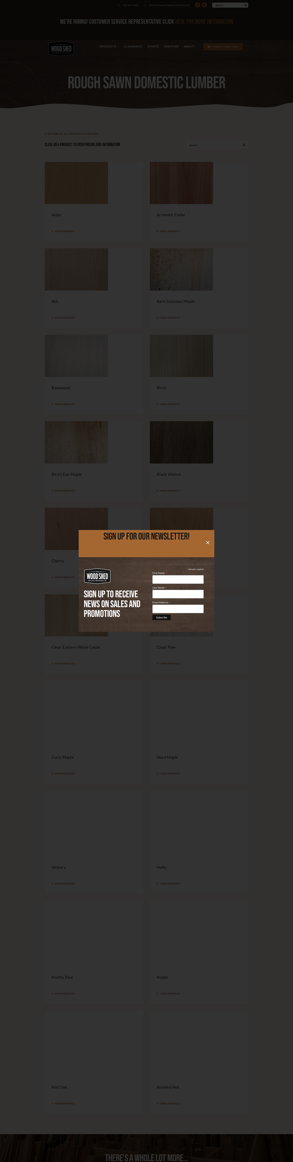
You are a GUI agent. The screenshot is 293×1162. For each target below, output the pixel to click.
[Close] (207, 542)
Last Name (159, 587)
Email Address (161, 602)
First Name (159, 573)
